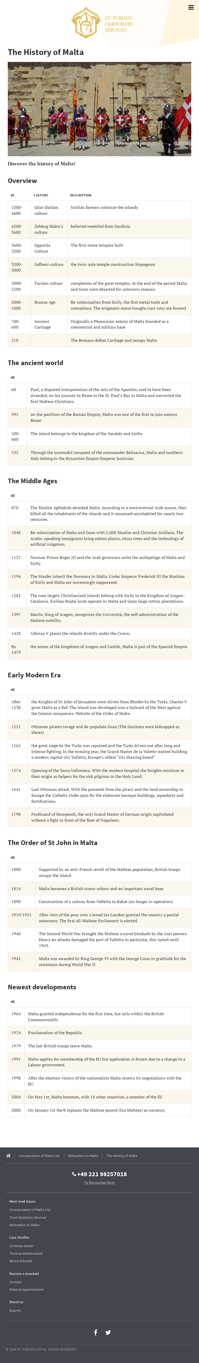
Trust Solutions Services (27, 1217)
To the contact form (99, 1182)
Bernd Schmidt (20, 1261)
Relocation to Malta (83, 1155)
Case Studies (19, 1237)
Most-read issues (22, 1201)
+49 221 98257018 (102, 1173)
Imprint (15, 1310)
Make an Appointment (26, 1289)
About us (16, 1302)
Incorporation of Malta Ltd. (39, 1155)
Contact (15, 1282)
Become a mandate (24, 1273)
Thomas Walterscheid (26, 1253)
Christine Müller (21, 1246)
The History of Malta (121, 1155)
